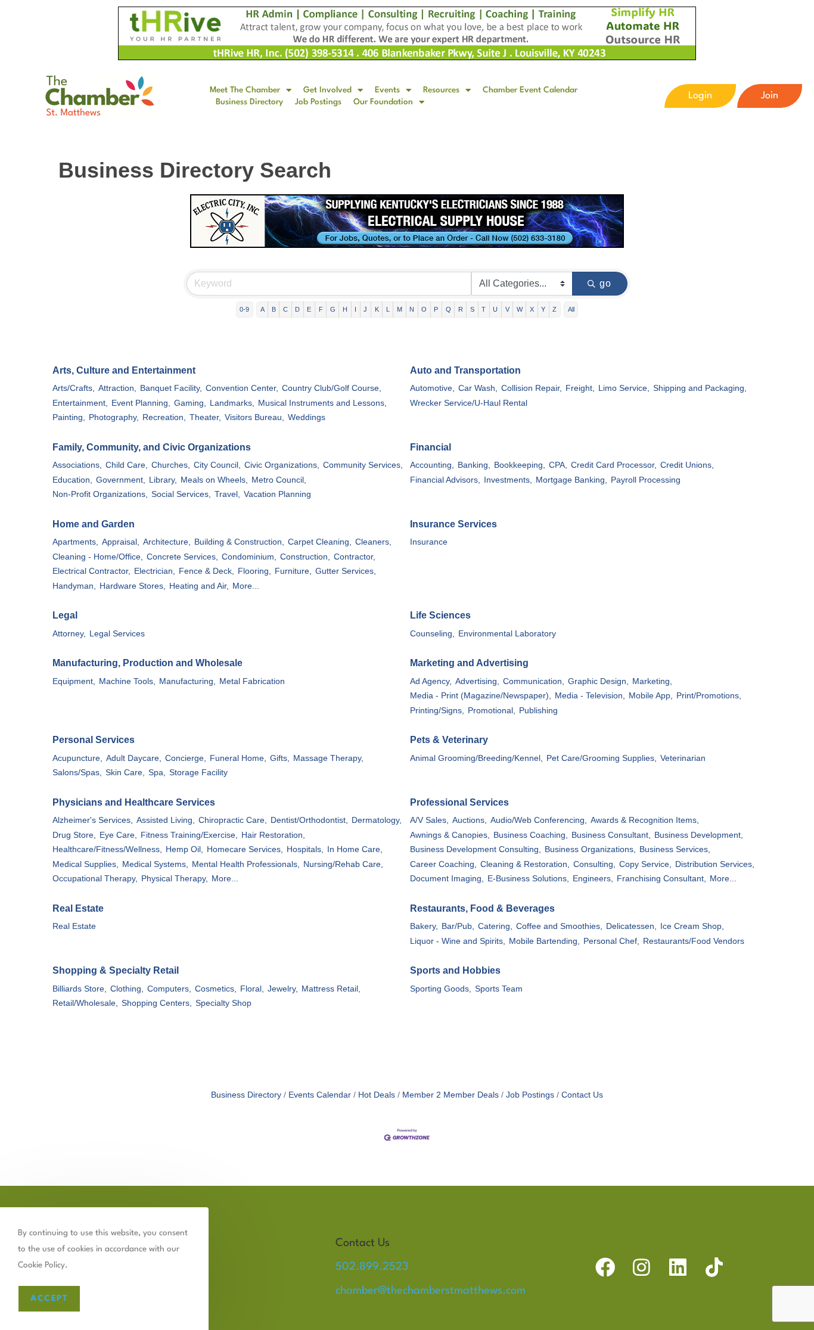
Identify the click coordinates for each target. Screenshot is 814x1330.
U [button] (495, 309)
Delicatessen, (631, 926)
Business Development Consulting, (475, 849)
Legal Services (117, 633)
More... (245, 586)
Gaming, (190, 403)
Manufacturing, (187, 681)
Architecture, (167, 541)
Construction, (305, 556)
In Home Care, (355, 849)
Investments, (508, 480)
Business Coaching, (530, 835)
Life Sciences (440, 615)
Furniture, (293, 571)
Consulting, (594, 864)
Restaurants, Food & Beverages (482, 908)
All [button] (571, 309)
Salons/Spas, (77, 772)
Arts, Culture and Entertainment (123, 370)
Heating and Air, (199, 586)
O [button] (424, 309)
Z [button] (554, 309)
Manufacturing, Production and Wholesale (147, 663)
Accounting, (432, 465)
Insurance (429, 541)
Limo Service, (624, 388)
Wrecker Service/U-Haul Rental (468, 403)
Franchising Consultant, (661, 878)
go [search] (605, 283)
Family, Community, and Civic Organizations (151, 447)
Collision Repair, (531, 388)
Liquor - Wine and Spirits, (457, 941)
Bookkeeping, (519, 465)
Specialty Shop (223, 1003)
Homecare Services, (245, 849)
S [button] (472, 309)
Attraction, (117, 388)
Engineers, (593, 878)
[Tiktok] (714, 1267)
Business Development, (698, 835)
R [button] (460, 309)
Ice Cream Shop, (692, 926)
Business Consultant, (611, 835)
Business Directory (249, 102)
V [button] (507, 309)
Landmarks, (232, 403)
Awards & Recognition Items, (645, 820)
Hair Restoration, (273, 835)
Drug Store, (74, 835)
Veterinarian (683, 758)
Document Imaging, (447, 878)
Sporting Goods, (440, 988)
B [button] (274, 309)
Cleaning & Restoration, (525, 864)
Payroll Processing (646, 480)
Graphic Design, (598, 681)
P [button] (436, 309)
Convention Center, (242, 388)
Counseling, (432, 633)
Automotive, (432, 388)
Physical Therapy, (174, 878)
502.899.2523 (371, 1266)
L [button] (388, 309)
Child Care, (126, 465)
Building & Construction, (239, 541)
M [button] (399, 309)
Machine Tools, (127, 681)
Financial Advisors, (445, 480)
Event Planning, (140, 403)
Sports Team (499, 988)
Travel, (227, 494)
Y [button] (543, 309)
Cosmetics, (216, 988)
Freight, (580, 388)
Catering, (495, 926)
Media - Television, (590, 695)
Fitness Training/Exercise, (189, 835)
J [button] (365, 309)
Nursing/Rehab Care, (343, 864)
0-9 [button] (244, 309)
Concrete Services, (182, 556)
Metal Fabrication (252, 681)
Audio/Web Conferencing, (538, 820)
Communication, (533, 681)
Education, (72, 480)
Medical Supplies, (85, 864)
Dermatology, (377, 820)
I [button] (355, 309)
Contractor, (354, 556)
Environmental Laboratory (507, 633)
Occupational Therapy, (95, 878)
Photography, (114, 417)
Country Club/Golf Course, (331, 388)
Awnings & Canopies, (450, 835)
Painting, (68, 417)
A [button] (262, 309)
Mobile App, (651, 695)
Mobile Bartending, (544, 941)
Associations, (77, 465)
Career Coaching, (443, 864)
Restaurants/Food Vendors (693, 941)
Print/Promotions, (708, 695)
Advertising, (477, 681)
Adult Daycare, (133, 758)
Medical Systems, (155, 864)
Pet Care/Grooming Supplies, (601, 758)
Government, (120, 480)
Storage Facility (198, 772)
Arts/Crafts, (73, 388)
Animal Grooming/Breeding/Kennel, (476, 758)
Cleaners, (373, 541)
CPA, (558, 465)
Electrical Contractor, (91, 571)
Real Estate (78, 908)
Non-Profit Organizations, (100, 494)
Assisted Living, (165, 820)
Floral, (252, 988)
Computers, (169, 988)
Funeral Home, (238, 758)
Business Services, (674, 849)
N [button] (411, 309)
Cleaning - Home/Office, (97, 556)
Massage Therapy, (328, 758)
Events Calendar (319, 1094)
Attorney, (69, 633)
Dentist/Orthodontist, (309, 820)
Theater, (205, 417)
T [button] (483, 309)
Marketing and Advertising (469, 663)
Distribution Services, (714, 864)
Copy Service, (645, 864)
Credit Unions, (687, 465)
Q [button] (448, 309)
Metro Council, (278, 480)
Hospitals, (305, 849)
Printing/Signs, (437, 710)
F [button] (321, 309)
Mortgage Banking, (571, 480)
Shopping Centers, (157, 1003)
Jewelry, (283, 988)
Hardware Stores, (133, 586)
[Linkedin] (678, 1267)
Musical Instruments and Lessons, (322, 403)
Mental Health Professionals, (246, 864)
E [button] (309, 309)
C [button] (285, 309)
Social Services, (181, 494)
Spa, (157, 772)
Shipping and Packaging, (700, 388)
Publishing (538, 710)
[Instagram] (641, 1267)
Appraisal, (120, 541)
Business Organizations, (590, 849)
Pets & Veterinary (449, 740)
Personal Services (93, 740)
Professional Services (459, 802)
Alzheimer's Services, (92, 820)
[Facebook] (605, 1267)
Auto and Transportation (465, 370)
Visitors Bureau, (254, 417)
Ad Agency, (431, 681)
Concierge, (185, 758)
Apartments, (75, 541)
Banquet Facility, (171, 388)
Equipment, (73, 681)
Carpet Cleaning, (320, 541)
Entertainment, (80, 403)
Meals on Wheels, (214, 480)
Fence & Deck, (206, 571)
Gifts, (280, 758)
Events (387, 90)
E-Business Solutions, (528, 878)
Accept (49, 1298)
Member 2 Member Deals (450, 1094)
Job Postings (318, 102)
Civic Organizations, (281, 465)
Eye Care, (118, 835)
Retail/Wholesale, (85, 1003)
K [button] (377, 309)
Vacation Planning (277, 494)
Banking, (474, 465)
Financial (430, 447)
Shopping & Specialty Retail (115, 970)
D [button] (297, 309)
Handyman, (74, 586)
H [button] (345, 309)
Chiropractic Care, (232, 820)
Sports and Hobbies (455, 970)
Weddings (306, 417)
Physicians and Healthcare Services (133, 802)
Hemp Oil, (184, 849)
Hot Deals (376, 1094)
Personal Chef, (611, 941)
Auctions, (469, 820)
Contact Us (582, 1094)
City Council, (217, 465)
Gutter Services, (345, 571)
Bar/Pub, (458, 926)
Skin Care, (125, 772)
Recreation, (164, 417)
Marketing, (652, 681)
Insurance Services (453, 524)
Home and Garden (93, 524)
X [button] (532, 309)
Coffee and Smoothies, (559, 926)
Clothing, (127, 988)
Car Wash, (478, 388)
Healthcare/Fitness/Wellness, (107, 849)
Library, (163, 480)
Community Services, (363, 465)
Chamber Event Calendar (530, 90)
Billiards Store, (79, 988)
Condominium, (249, 556)
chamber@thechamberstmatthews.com (430, 1290)
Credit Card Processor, (614, 465)
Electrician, (154, 571)
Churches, (170, 465)
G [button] (332, 309)
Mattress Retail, (331, 988)
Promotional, (491, 710)
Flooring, (254, 571)
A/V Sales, (429, 820)
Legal (64, 615)
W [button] (520, 309)
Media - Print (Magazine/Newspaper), (480, 695)
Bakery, (424, 926)
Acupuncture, (77, 758)
